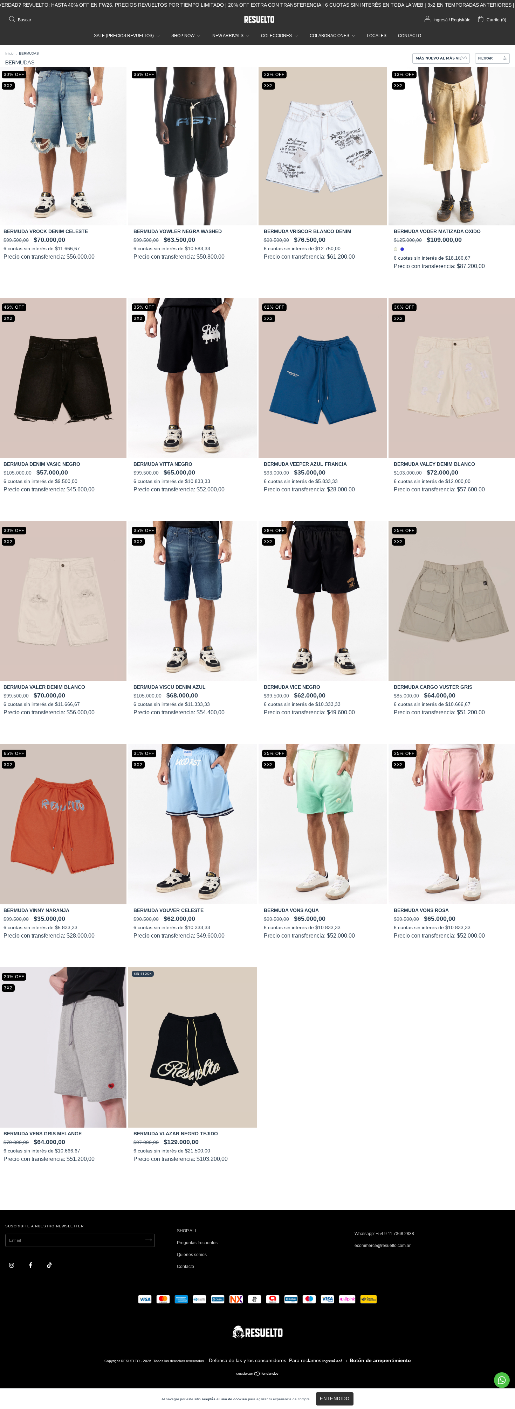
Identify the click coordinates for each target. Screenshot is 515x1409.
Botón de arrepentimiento (380, 1360)
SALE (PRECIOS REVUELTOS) (124, 35)
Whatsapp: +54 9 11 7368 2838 (384, 1233)
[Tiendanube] (258, 1374)
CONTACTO (409, 35)
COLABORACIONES (330, 35)
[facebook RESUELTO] (31, 1265)
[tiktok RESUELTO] (49, 1265)
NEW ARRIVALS (228, 35)
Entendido (335, 1398)
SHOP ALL (187, 1230)
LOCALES (376, 35)
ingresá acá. (333, 1361)
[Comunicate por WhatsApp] (502, 1380)
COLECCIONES (277, 35)
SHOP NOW (183, 35)
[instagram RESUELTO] (12, 1265)
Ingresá (440, 19)
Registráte (461, 19)
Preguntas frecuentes (197, 1242)
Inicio (9, 53)
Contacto (185, 1266)
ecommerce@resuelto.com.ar (383, 1245)
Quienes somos (192, 1254)
